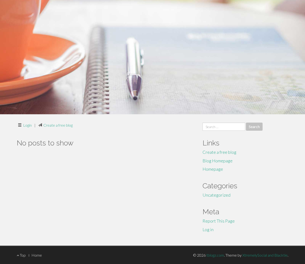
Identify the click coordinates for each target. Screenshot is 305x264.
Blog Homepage (218, 160)
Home (36, 255)
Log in (208, 229)
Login (27, 125)
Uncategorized (216, 195)
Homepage (213, 169)
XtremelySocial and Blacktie (265, 255)
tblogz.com (215, 255)
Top (22, 255)
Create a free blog (58, 125)
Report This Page (219, 221)
